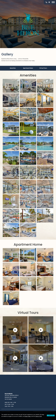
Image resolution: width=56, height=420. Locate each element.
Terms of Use (38, 416)
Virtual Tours (43, 68)
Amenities (13, 68)
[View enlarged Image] (11, 86)
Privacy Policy (27, 416)
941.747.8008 (8, 399)
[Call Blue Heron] (46, 2)
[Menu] (53, 2)
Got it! (51, 415)
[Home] (28, 24)
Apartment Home (28, 68)
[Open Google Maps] (49, 2)
